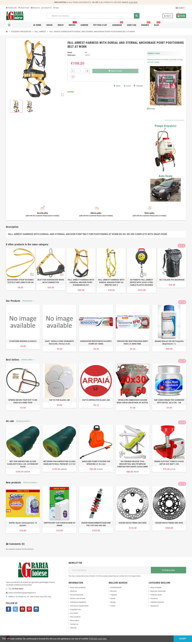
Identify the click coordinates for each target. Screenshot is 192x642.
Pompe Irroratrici (165, 126)
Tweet (128, 86)
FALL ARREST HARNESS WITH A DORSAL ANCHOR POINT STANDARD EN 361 (81, 282)
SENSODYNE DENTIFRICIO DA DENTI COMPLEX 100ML (96, 342)
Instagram (36, 609)
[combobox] (93, 16)
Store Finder (23, 8)
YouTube (22, 609)
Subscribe (169, 570)
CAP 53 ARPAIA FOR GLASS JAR (96, 400)
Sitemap (73, 628)
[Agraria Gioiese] (15, 16)
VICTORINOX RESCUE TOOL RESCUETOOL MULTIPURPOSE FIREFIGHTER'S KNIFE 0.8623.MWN (132, 464)
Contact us (74, 624)
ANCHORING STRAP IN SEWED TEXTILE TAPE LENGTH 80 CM (20, 281)
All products (28, 301)
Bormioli (113, 591)
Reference (71, 55)
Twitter (15, 609)
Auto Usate (165, 176)
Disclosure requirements (79, 606)
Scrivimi (71, 92)
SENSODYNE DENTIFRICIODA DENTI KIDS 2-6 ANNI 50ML (132, 342)
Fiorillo (112, 606)
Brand (70, 52)
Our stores (74, 613)
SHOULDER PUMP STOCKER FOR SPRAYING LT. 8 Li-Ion (96, 462)
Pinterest (139, 86)
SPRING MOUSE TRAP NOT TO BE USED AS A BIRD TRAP (22, 401)
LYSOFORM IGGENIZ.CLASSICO (22, 341)
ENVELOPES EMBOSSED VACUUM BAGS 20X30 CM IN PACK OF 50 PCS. (133, 401)
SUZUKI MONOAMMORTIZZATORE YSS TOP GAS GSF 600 (96, 524)
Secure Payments (76, 595)
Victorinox (154, 598)
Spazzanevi (154, 606)
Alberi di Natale (155, 587)
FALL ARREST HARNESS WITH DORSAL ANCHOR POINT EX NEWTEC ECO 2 (111, 282)
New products (75, 617)
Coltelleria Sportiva (157, 602)
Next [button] (183, 246)
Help (56, 8)
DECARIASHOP (116, 587)
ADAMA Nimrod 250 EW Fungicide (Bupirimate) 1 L (169, 342)
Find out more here (97, 638)
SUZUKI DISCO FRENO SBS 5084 (133, 523)
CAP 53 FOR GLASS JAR (59, 400)
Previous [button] (179, 246)
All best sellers (28, 360)
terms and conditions (78, 587)
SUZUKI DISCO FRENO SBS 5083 (169, 523)
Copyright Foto (75, 609)
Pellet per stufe (156, 595)
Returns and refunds (77, 598)
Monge (112, 602)
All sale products (24, 421)
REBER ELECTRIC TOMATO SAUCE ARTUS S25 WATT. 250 (169, 462)
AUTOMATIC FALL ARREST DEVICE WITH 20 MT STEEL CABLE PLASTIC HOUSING (141, 282)
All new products (31, 482)
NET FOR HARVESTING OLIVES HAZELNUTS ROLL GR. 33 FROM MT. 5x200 (22, 464)
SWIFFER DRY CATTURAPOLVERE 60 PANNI (59, 524)
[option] (20, 269)
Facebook (8, 609)
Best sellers (74, 620)
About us (73, 591)
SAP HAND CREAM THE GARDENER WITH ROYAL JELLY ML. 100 (169, 401)
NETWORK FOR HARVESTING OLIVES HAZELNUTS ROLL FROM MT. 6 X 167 (59, 462)
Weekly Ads (11, 8)
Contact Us (47, 8)
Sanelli (112, 598)
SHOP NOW (133, 2)
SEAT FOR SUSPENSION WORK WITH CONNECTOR (50, 281)
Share (118, 86)
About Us (36, 8)
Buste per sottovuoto (158, 591)
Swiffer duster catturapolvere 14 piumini (23, 524)
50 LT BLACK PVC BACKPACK (172, 280)
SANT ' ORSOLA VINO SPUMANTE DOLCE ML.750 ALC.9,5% (59, 342)
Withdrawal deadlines (78, 602)
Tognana (113, 595)
